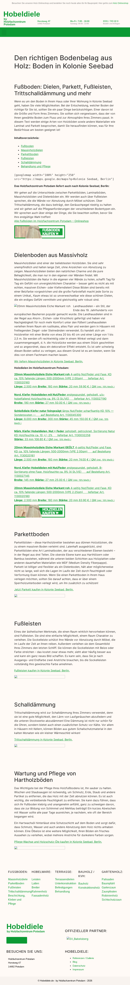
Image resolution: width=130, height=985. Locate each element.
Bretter (36, 887)
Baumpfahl (108, 883)
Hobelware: (41, 871)
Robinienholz (110, 895)
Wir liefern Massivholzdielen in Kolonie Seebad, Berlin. (48, 361)
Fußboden (27, 146)
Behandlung (62, 891)
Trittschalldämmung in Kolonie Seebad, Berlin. (43, 739)
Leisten (36, 879)
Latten (35, 883)
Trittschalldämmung (20, 891)
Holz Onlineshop (120, 3)
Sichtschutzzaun (112, 899)
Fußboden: (18, 871)
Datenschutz (79, 965)
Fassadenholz (40, 895)
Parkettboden (29, 154)
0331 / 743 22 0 (110, 21)
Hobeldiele (21, 14)
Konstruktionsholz (89, 887)
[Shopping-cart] (125, 32)
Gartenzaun (109, 887)
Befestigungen (63, 887)
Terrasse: (63, 871)
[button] (4, 32)
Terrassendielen (64, 879)
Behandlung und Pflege (35, 166)
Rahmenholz (39, 891)
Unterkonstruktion (65, 883)
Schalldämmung (31, 162)
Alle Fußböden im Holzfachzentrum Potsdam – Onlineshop (51, 221)
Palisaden (108, 879)
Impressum (78, 969)
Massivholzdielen (32, 150)
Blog (75, 961)
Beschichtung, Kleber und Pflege (16, 899)
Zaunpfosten (109, 891)
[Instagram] (118, 32)
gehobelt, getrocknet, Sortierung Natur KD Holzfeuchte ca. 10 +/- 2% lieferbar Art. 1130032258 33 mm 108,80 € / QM (64, 435)
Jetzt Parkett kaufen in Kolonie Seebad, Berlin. (43, 589)
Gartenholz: (112, 871)
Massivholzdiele (18, 879)
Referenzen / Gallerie (83, 958)
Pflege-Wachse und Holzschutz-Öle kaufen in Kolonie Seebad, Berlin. (58, 841)
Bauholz (83, 883)
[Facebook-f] (111, 32)
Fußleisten (27, 158)
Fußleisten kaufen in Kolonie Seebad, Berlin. (42, 670)
